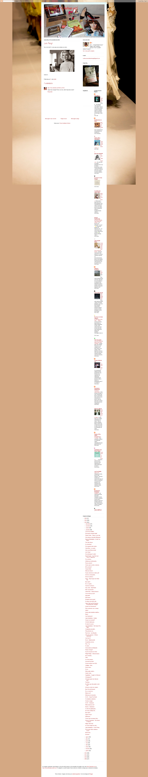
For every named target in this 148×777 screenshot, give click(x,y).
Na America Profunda (97, 491)
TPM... (86, 657)
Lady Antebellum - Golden (91, 618)
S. (91, 42)
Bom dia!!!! (87, 581)
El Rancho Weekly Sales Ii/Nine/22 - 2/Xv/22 (98, 221)
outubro (87, 527)
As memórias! (88, 544)
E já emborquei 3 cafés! (90, 554)
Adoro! (86, 610)
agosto (87, 737)
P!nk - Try (87, 644)
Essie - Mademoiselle (90, 640)
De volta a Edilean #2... (90, 710)
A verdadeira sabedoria (90, 699)
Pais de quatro (97, 339)
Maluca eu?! (88, 693)
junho (87, 740)
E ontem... (87, 645)
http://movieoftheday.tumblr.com (49, 768)
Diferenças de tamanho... (91, 695)
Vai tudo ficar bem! (89, 661)
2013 (85, 522)
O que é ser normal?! (90, 620)
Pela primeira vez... (89, 631)
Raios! (86, 614)
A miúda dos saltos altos (97, 191)
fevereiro (88, 748)
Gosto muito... (88, 667)
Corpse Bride (88, 569)
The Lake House (89, 542)
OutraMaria (97, 95)
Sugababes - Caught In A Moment (92, 675)
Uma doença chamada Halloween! (93, 537)
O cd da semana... (89, 659)
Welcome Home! (89, 570)
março (87, 746)
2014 (85, 520)
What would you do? (89, 704)
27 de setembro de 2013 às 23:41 (56, 87)
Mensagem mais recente (50, 118)
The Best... (87, 682)
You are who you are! (90, 593)
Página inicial (64, 118)
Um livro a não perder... (90, 574)
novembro (88, 525)
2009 (85, 758)
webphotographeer (76, 774)
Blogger (91, 774)
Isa (48, 87)
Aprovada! (87, 595)
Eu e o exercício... (89, 691)
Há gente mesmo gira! (90, 599)
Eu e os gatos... (88, 583)
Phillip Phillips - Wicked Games (92, 653)
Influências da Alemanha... (91, 561)
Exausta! (87, 734)
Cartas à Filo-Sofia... (97, 435)
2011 (85, 755)
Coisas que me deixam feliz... (92, 718)
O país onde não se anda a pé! (92, 572)
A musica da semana (101, 99)
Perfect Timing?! (89, 649)
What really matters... (90, 671)
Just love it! (88, 638)
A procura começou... (90, 585)
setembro (88, 529)
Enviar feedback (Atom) (65, 123)
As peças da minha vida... (91, 601)
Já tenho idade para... (90, 622)
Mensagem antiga (75, 118)
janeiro (87, 750)
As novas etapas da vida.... (91, 725)
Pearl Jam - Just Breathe (91, 633)
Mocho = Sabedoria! (89, 706)
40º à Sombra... (88, 655)
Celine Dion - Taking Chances (92, 591)
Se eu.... (87, 669)
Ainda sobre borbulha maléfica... (92, 612)
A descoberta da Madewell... (91, 647)
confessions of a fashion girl (60, 8)
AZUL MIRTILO (98, 510)
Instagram (96, 493)
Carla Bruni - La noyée (90, 548)
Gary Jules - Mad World (90, 587)
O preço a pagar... (89, 701)
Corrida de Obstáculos (97, 389)
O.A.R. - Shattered (89, 702)
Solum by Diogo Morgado (101, 296)
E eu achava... (88, 559)
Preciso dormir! (88, 563)
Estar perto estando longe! (91, 533)
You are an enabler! (89, 531)
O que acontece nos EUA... (91, 663)
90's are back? (88, 567)
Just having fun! (88, 616)
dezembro (88, 524)
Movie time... (88, 732)
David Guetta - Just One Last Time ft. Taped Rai (91, 556)
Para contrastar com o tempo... (92, 608)
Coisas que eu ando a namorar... (92, 565)
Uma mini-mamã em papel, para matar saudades (98, 342)
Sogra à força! (88, 714)
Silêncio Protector (96, 269)
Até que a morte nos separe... (92, 687)
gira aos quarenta (98, 153)
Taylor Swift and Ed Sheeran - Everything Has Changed (92, 604)
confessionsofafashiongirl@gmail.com (91, 58)
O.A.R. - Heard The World (91, 697)
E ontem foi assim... (89, 624)
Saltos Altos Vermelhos (97, 138)
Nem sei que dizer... (89, 589)
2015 (85, 518)
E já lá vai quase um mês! (91, 651)
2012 (85, 753)
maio (87, 742)
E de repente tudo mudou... (91, 546)
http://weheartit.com (91, 766)
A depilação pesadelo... (90, 629)
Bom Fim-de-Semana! (90, 689)
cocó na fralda (97, 471)
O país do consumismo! (90, 606)
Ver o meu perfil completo (88, 51)
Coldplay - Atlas (88, 665)
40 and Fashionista (97, 218)
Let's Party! (87, 552)
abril (87, 744)
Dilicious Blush (98, 408)
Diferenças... (88, 716)
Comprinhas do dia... (90, 642)
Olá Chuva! (87, 597)
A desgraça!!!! (88, 677)
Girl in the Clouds (98, 292)
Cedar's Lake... (88, 673)
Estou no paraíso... (89, 576)
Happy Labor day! (89, 723)
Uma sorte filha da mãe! (90, 550)
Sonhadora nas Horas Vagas (98, 450)
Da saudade (101, 272)
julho (87, 739)
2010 (85, 757)
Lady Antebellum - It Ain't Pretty (92, 727)
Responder (50, 91)
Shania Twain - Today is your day (92, 535)
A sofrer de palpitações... (91, 708)
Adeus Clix (96, 472)
